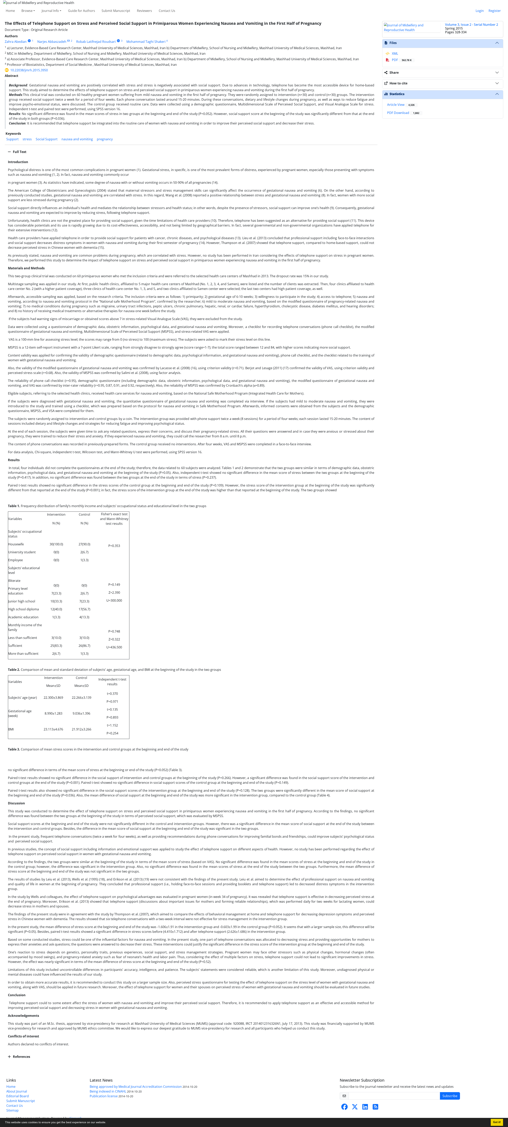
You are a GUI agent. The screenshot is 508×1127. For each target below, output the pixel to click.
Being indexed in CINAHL (108, 1091)
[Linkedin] (365, 1108)
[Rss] (375, 1108)
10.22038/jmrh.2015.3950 (29, 70)
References (21, 1056)
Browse (27, 11)
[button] (107, 1122)
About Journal (16, 1091)
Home (10, 11)
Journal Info (50, 11)
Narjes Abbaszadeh (51, 41)
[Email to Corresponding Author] (68, 40)
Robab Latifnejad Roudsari (96, 41)
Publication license (104, 1096)
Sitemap (12, 1110)
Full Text (19, 152)
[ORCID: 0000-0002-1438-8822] (118, 40)
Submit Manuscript (116, 11)
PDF (401, 60)
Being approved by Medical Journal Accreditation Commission (136, 1086)
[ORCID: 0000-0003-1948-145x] (29, 40)
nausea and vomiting (77, 139)
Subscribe (450, 1096)
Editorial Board (17, 1096)
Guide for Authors (81, 11)
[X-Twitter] (355, 1108)
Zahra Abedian (16, 41)
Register (495, 11)
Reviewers (144, 11)
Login (480, 11)
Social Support (47, 139)
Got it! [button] (497, 1122)
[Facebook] (344, 1108)
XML (394, 53)
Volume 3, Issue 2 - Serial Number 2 (471, 24)
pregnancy (105, 139)
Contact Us (167, 11)
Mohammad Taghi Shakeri (145, 41)
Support (12, 139)
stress (27, 139)
